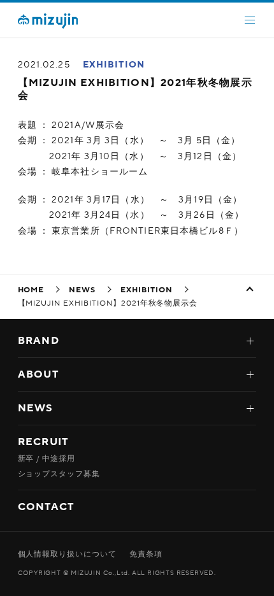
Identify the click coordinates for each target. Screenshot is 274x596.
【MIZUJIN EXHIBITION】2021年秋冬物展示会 (135, 89)
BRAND (38, 341)
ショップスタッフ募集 (59, 474)
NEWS (82, 290)
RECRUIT (43, 442)
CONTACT (46, 507)
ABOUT (38, 374)
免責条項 (145, 554)
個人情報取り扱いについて (67, 554)
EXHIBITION (114, 65)
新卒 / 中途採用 (47, 458)
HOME (31, 290)
